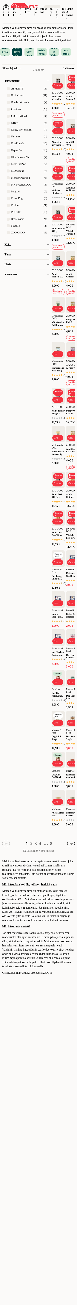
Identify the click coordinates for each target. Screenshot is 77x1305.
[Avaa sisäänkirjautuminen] (6, 6)
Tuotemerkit (64, 8)
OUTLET (57, 10)
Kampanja (51, 8)
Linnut (21, 8)
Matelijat (35, 8)
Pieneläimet (15, 8)
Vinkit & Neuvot (69, 13)
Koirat (4, 8)
